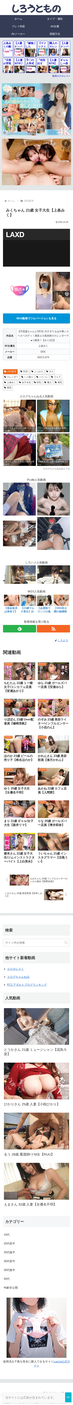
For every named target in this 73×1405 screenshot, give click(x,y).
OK (68, 1397)
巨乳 (39, 382)
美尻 (9, 387)
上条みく (11, 382)
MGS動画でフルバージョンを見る (36, 318)
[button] (66, 942)
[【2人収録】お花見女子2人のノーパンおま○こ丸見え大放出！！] (19, 533)
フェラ (57, 377)
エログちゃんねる (18, 976)
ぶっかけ (38, 371)
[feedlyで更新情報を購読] (19, 628)
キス (51, 371)
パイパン (43, 377)
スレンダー (12, 377)
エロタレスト (15, 969)
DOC (25, 371)
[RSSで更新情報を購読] (53, 628)
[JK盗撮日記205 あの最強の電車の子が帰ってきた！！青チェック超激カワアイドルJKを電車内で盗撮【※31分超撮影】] (19, 498)
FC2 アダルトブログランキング (27, 984)
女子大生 (26, 382)
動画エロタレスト (61, 76)
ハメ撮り (28, 377)
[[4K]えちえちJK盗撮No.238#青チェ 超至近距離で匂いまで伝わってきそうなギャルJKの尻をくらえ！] (53, 533)
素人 (49, 382)
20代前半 (11, 371)
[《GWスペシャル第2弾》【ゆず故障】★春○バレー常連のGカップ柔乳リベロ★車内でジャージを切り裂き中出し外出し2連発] (53, 498)
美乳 (60, 382)
